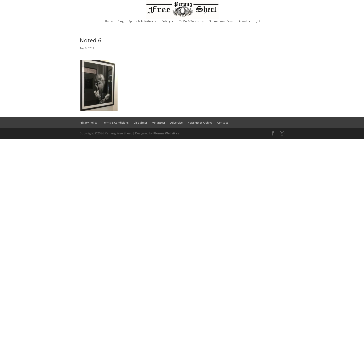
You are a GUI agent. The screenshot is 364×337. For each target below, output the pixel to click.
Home (109, 21)
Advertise (176, 122)
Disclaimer (140, 122)
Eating (166, 21)
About (243, 21)
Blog (121, 21)
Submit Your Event (221, 21)
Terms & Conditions (115, 122)
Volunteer (158, 122)
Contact (222, 122)
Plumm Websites (166, 133)
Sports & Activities (141, 21)
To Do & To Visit (190, 21)
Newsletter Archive (199, 122)
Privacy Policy (88, 122)
